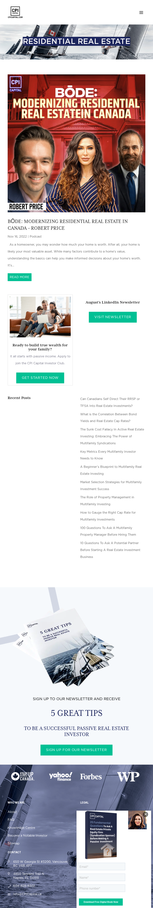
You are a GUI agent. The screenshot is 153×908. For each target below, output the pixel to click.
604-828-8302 (24, 885)
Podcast (36, 236)
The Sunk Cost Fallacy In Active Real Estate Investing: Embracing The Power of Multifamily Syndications (112, 436)
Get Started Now (40, 378)
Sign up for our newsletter (76, 750)
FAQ (11, 819)
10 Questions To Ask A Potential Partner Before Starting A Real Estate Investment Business (110, 550)
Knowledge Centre (21, 827)
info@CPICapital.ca (27, 894)
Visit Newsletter (112, 317)
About (12, 811)
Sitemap (14, 843)
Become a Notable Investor (27, 835)
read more (19, 277)
